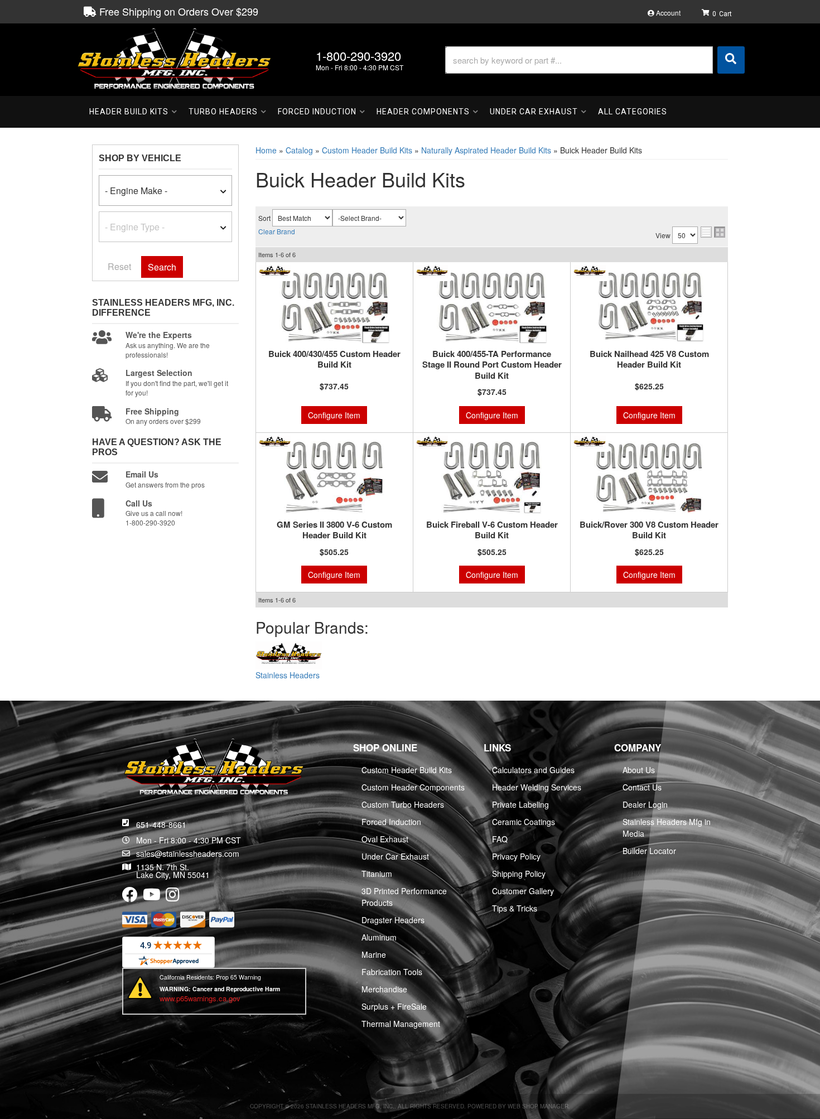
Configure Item (334, 415)
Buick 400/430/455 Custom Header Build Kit (334, 359)
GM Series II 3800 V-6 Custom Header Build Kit (334, 530)
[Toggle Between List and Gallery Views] (713, 232)
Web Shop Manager (538, 1106)
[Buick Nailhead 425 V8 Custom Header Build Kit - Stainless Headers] (589, 270)
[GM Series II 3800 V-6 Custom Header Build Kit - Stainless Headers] (275, 440)
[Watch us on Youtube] (152, 897)
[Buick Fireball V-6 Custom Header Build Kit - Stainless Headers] (432, 440)
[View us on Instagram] (173, 897)
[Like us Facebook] (130, 897)
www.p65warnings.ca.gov (200, 998)
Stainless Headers (287, 675)
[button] (595, 60)
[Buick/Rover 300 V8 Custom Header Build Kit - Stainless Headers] (589, 440)
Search (162, 267)
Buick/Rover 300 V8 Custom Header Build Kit (649, 530)
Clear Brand (276, 231)
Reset (119, 266)
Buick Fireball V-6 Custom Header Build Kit (492, 530)
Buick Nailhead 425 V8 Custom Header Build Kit (649, 359)
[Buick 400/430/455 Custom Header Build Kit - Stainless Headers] (275, 270)
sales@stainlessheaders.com (187, 853)
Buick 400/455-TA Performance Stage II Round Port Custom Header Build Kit (492, 365)
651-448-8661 (161, 824)
